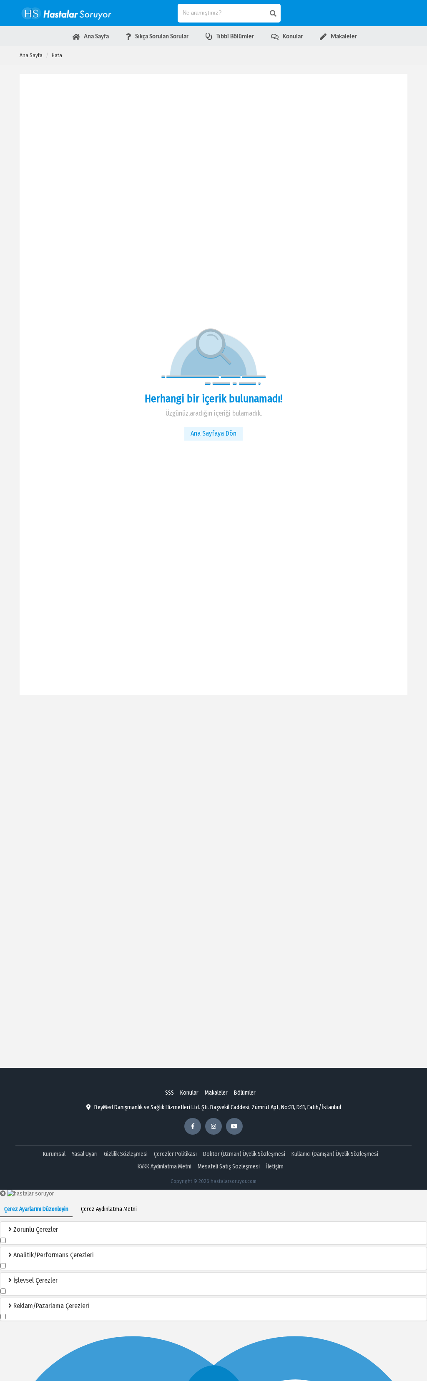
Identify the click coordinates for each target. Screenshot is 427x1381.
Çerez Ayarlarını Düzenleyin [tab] (36, 1209)
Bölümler (245, 1092)
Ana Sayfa (31, 55)
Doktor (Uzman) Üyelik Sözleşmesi (244, 1154)
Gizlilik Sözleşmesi (126, 1154)
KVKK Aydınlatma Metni (164, 1166)
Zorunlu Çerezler (35, 1229)
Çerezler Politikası (175, 1154)
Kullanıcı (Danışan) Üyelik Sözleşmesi (334, 1154)
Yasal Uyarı (85, 1154)
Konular (189, 1092)
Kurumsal (54, 1154)
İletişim (275, 1166)
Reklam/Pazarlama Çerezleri (50, 1306)
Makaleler (216, 1092)
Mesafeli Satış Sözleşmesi (229, 1166)
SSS (169, 1092)
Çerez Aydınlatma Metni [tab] (109, 1209)
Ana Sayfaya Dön (213, 433)
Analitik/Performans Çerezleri (53, 1255)
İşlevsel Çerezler (35, 1280)
